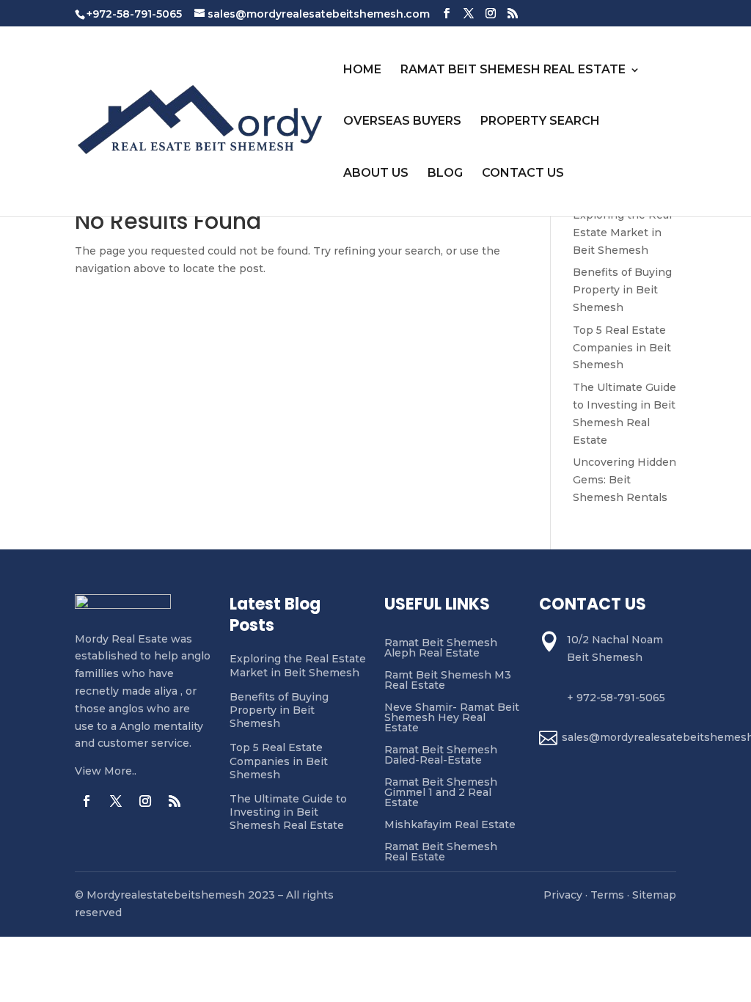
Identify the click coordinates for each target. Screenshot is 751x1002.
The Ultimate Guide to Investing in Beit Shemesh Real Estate (288, 812)
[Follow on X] (116, 801)
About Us (376, 173)
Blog (445, 173)
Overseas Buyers (402, 121)
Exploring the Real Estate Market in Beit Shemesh (622, 232)
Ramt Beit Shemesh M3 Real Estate (447, 681)
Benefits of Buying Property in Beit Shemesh (622, 290)
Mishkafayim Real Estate (450, 825)
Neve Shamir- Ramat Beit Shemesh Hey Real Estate (451, 718)
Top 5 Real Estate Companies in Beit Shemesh (622, 347)
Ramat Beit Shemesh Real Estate (513, 69)
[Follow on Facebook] (86, 801)
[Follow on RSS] (174, 801)
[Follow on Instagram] (145, 801)
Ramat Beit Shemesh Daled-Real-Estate (440, 756)
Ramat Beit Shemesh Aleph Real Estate (440, 648)
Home (362, 69)
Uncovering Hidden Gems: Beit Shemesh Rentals (624, 480)
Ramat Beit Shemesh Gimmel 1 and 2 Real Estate (440, 793)
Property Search (540, 121)
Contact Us (523, 173)
